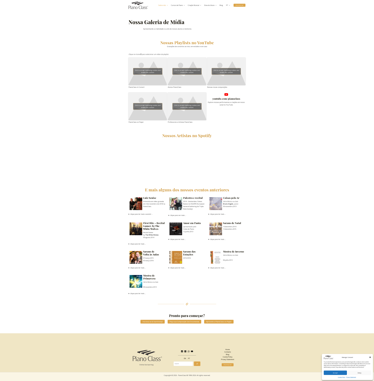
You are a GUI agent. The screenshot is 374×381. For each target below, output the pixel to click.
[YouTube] (192, 351)
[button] (370, 357)
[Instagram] (185, 351)
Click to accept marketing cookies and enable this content (148, 71)
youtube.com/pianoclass (226, 98)
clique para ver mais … (178, 215)
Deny (359, 373)
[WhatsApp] (189, 351)
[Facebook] (182, 351)
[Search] (197, 363)
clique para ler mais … (218, 214)
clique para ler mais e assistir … (141, 214)
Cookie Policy (341, 377)
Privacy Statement (351, 377)
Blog (227, 354)
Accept (335, 373)
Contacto (227, 352)
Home (227, 349)
